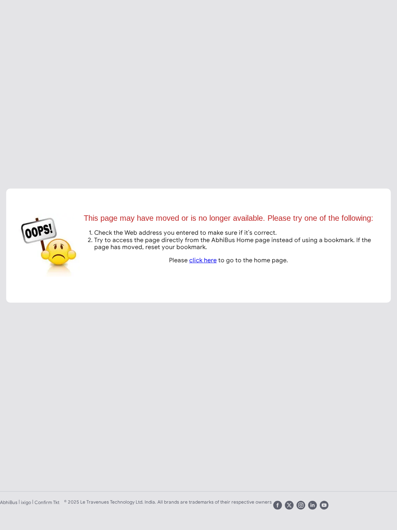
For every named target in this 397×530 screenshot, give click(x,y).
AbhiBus (8, 502)
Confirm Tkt (47, 502)
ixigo (26, 502)
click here (203, 259)
